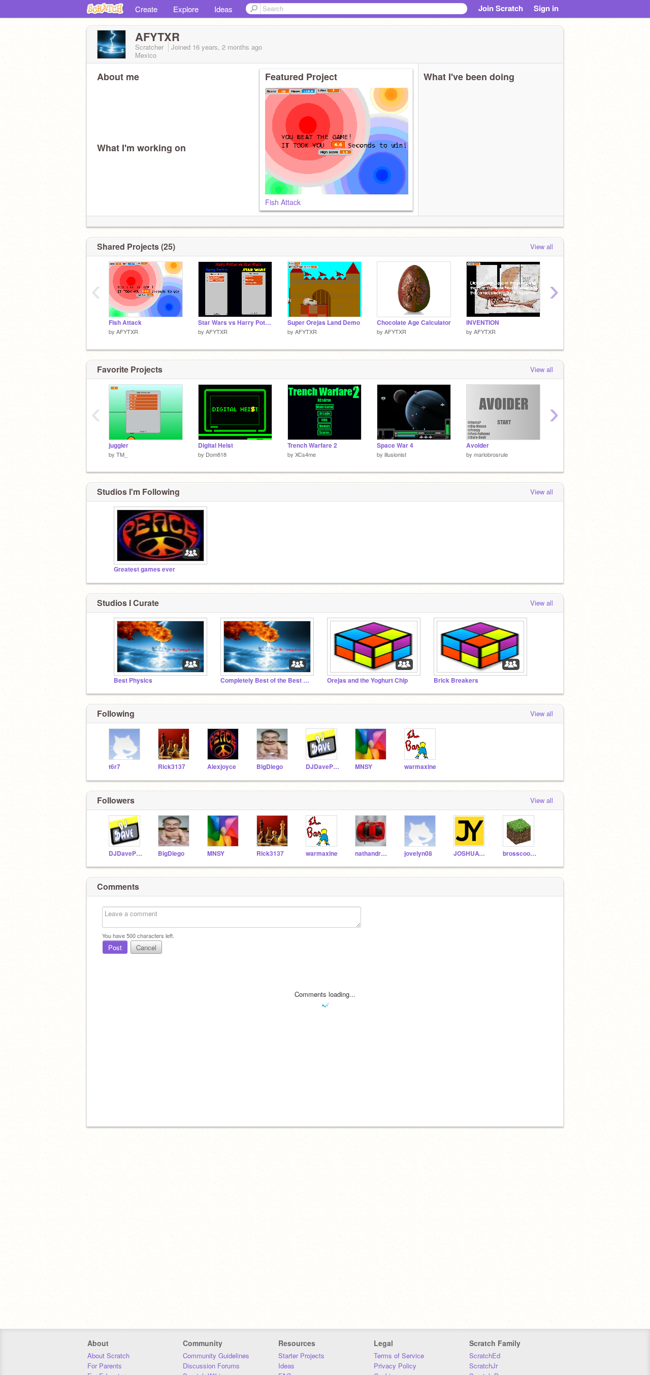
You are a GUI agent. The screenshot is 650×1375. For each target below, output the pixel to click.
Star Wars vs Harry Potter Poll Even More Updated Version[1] (235, 322)
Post (115, 947)
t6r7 (114, 766)
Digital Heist (215, 445)
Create (146, 9)
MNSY (363, 766)
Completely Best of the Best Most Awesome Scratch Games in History (266, 680)
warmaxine (420, 766)
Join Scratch (500, 8)
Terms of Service (399, 1355)
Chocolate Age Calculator (414, 322)
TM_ (121, 454)
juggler (118, 445)
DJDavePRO (323, 766)
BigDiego (269, 766)
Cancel (146, 947)
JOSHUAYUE (470, 853)
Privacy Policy (395, 1365)
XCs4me (305, 454)
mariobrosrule (491, 454)
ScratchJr (483, 1365)
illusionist (395, 454)
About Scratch (108, 1355)
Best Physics (133, 680)
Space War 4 (395, 445)
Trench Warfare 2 (312, 445)
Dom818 (216, 454)
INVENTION (482, 322)
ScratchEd (484, 1355)
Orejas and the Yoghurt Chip (367, 680)
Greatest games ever (144, 569)
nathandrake (372, 853)
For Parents (104, 1365)
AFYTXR (127, 331)
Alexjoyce (221, 766)
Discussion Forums (211, 1365)
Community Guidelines (216, 1355)
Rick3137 (171, 766)
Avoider (477, 445)
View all (541, 246)
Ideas (223, 9)
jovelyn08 (418, 853)
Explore (186, 9)
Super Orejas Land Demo (323, 322)
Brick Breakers (456, 680)
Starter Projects (301, 1355)
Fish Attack (283, 202)
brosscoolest (520, 853)
